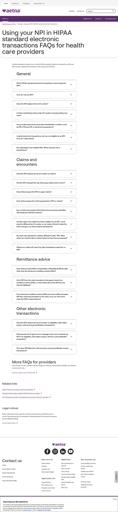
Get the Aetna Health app (68, 478)
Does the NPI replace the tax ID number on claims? (36, 174)
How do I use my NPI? (25, 95)
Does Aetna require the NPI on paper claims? (34, 192)
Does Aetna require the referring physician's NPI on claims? (40, 201)
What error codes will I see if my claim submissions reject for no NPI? (41, 248)
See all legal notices (9, 423)
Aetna (6, 3)
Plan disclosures (47, 485)
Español (72, 11)
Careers (44, 466)
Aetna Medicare (7, 477)
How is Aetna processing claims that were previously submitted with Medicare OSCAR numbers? (41, 211)
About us (5, 19)
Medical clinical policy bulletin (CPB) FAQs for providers (21, 393)
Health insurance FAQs (9, 24)
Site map (64, 487)
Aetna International (8, 473)
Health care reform (87, 471)
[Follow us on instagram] (55, 451)
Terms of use (46, 491)
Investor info (46, 469)
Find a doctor (65, 468)
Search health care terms (67, 483)
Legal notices (46, 482)
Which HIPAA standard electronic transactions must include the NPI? (41, 84)
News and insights (48, 472)
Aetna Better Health (8, 469)
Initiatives (86, 19)
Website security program (86, 486)
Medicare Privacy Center (44, 510)
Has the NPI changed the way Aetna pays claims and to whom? (41, 183)
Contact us (80, 11)
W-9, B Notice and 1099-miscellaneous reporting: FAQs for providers (25, 397)
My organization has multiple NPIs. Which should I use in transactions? (38, 149)
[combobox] (101, 11)
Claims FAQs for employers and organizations (17, 389)
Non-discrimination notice (87, 475)
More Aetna (38, 3)
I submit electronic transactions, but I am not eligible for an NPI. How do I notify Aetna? (41, 137)
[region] (59, 504)
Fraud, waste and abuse (87, 467)
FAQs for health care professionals (23, 373)
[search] (113, 11)
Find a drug (65, 471)
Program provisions (48, 488)
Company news (110, 19)
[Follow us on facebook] (47, 451)
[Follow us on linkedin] (63, 451)
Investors (98, 19)
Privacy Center (27, 510)
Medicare (15, 3)
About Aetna (46, 463)
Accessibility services (88, 463)
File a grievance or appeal (67, 464)
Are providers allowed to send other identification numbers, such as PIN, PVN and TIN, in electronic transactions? (42, 125)
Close (115, 499)
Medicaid (26, 3)
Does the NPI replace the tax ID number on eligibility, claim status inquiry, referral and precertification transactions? (42, 324)
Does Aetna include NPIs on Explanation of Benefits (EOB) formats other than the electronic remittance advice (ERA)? (42, 270)
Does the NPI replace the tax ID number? (32, 104)
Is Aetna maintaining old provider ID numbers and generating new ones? (42, 114)
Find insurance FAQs (68, 474)
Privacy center (86, 482)
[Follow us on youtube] (71, 451)
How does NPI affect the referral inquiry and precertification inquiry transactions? (43, 349)
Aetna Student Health (9, 481)
